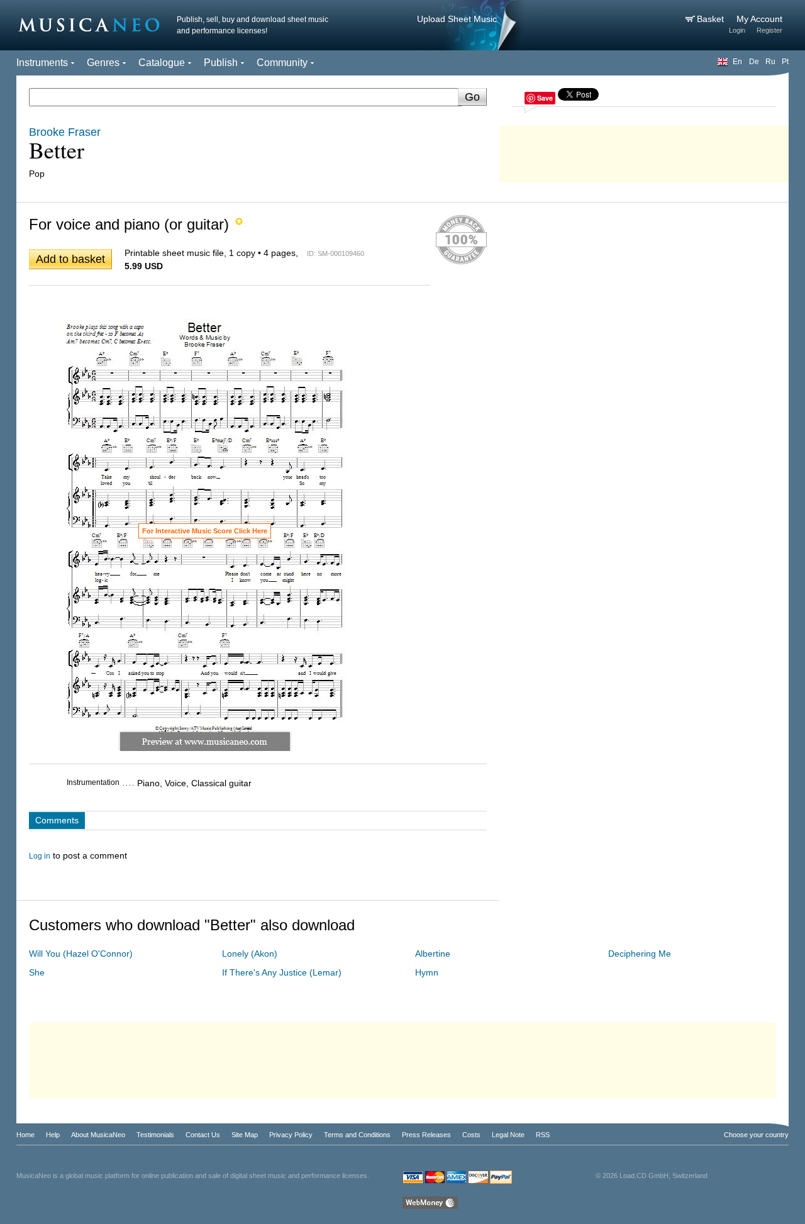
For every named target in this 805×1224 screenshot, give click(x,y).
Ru (770, 61)
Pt (785, 61)
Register (769, 30)
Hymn (426, 972)
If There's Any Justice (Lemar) (281, 972)
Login (737, 30)
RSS (543, 1134)
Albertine (432, 954)
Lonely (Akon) (249, 954)
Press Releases (426, 1134)
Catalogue (161, 62)
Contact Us (203, 1134)
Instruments (42, 62)
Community (282, 62)
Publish (221, 62)
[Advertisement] (644, 151)
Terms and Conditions (357, 1134)
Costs (471, 1134)
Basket (711, 19)
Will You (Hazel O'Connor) (81, 954)
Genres (103, 62)
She (37, 972)
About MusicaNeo (98, 1134)
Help (53, 1134)
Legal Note (508, 1134)
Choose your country (756, 1134)
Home (25, 1134)
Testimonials (155, 1134)
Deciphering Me (639, 954)
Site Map (244, 1134)
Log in (39, 856)
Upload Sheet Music (457, 19)
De (754, 61)
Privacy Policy (291, 1134)
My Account (759, 19)
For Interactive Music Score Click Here (204, 531)
